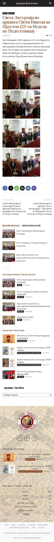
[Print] (22, 188)
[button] (4, 3)
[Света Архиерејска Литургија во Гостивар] (9, 233)
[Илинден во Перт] (9, 320)
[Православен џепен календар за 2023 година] (9, 350)
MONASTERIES (42, 525)
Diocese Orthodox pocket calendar (29, 353)
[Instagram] (27, 438)
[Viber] (33, 188)
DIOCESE (22, 525)
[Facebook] (5, 188)
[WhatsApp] (16, 188)
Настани (20, 377)
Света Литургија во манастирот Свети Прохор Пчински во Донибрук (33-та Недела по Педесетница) (14, 208)
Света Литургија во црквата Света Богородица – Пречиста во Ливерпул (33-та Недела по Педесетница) (39, 208)
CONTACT (41, 528)
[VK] (28, 188)
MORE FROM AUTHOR (31, 226)
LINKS (33, 528)
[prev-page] (4, 267)
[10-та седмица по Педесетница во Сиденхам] (9, 245)
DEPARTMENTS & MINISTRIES (19, 528)
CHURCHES (31, 525)
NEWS (5, 13)
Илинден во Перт (25, 317)
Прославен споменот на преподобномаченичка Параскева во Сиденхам (32, 258)
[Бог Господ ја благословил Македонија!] (9, 374)
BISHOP (14, 525)
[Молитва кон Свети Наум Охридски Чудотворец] (9, 338)
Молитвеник (22, 341)
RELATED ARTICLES (11, 226)
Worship (11, 13)
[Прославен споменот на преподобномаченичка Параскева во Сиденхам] (9, 257)
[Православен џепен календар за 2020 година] (9, 362)
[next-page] (8, 267)
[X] (10, 188)
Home (7, 525)
